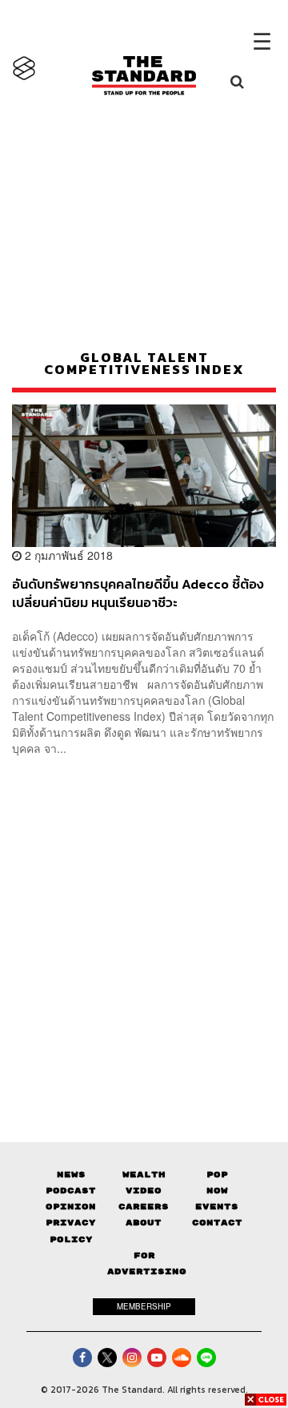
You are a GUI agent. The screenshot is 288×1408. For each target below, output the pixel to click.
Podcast (71, 1190)
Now (217, 1190)
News (71, 1174)
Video (144, 1190)
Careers (143, 1206)
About (144, 1222)
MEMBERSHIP (144, 1306)
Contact (217, 1222)
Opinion (71, 1206)
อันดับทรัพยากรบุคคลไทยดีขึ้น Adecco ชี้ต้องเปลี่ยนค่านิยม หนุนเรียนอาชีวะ (138, 593)
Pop (217, 1174)
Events (216, 1206)
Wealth (144, 1174)
